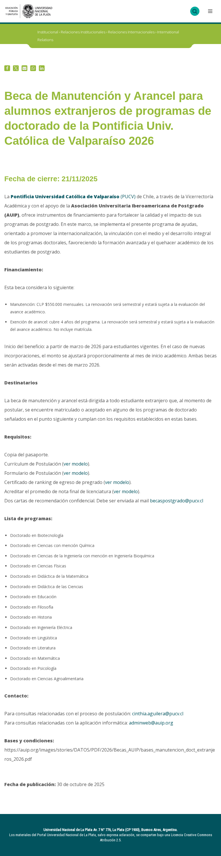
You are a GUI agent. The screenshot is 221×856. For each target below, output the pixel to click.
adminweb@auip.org (151, 723)
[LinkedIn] (42, 68)
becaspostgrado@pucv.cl (176, 500)
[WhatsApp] (33, 68)
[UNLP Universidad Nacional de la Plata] (28, 11)
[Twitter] (16, 68)
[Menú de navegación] (209, 11)
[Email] (24, 68)
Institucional (47, 32)
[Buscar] (194, 11)
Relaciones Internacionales (131, 32)
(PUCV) (73, 196)
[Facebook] (7, 68)
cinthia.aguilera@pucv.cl (157, 713)
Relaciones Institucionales (83, 32)
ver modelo (76, 464)
